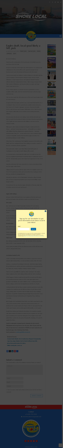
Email (19, 226)
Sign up (33, 229)
